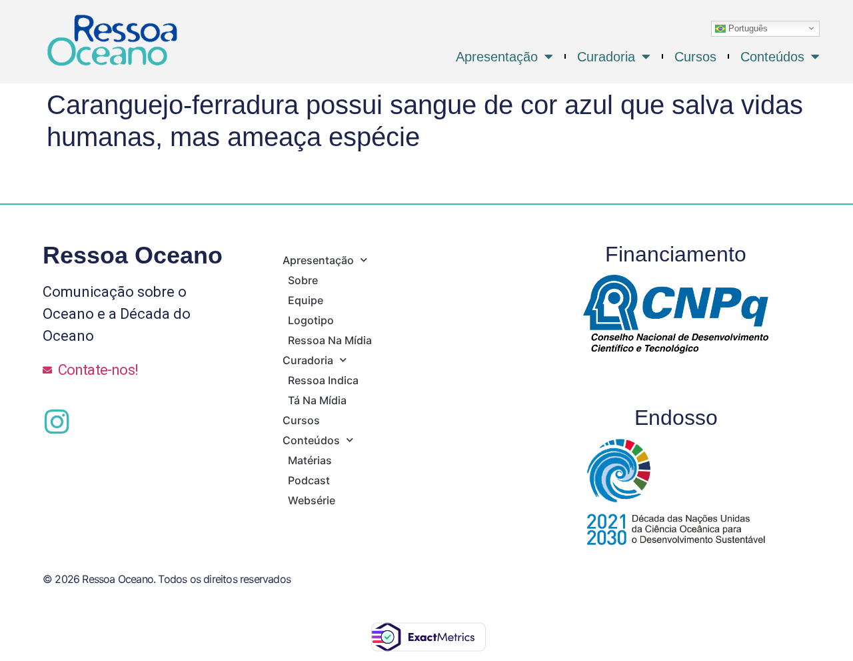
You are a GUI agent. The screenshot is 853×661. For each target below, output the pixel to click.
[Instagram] (57, 422)
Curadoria (606, 56)
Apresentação (497, 56)
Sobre (303, 280)
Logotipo (311, 320)
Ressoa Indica (323, 380)
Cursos (695, 56)
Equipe (305, 300)
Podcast (309, 480)
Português (747, 28)
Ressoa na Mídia (330, 340)
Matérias (310, 460)
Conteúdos (772, 56)
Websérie (311, 500)
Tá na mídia (317, 400)
